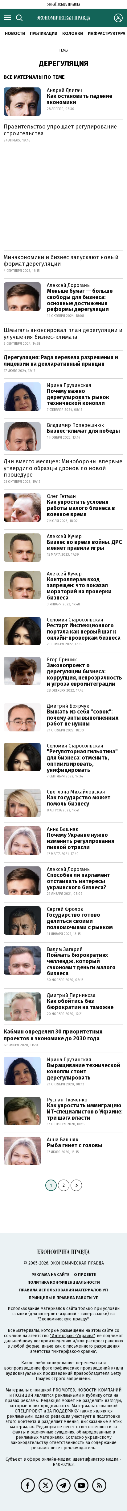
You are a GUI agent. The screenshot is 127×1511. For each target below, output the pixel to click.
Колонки (72, 33)
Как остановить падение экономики (79, 99)
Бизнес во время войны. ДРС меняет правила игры (84, 545)
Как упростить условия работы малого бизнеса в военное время (81, 508)
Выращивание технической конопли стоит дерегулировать (83, 1071)
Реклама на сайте (50, 1274)
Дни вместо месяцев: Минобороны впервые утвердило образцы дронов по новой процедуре (63, 468)
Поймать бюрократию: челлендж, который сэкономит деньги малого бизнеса (81, 964)
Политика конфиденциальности (63, 1282)
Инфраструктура (106, 33)
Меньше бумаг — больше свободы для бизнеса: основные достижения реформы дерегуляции (80, 300)
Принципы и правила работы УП (64, 1297)
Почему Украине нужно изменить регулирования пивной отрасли (80, 841)
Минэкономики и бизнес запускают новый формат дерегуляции (61, 260)
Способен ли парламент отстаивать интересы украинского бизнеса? (78, 881)
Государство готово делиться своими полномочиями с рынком (80, 921)
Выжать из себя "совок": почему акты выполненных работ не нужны (82, 717)
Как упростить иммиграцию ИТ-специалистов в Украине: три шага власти (84, 1111)
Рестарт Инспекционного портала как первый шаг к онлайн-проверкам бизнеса (84, 631)
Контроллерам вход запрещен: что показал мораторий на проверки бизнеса (79, 588)
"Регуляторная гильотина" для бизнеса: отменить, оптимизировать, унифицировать (82, 760)
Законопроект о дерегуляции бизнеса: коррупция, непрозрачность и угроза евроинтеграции (84, 674)
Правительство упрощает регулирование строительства (60, 130)
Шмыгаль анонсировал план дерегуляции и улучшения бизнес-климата (63, 333)
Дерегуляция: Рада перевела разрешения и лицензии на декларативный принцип (61, 361)
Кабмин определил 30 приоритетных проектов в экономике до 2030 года (53, 1035)
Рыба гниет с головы (74, 1145)
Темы (63, 50)
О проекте (85, 1274)
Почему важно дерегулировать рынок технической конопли (78, 397)
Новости (15, 33)
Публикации (43, 33)
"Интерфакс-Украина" (72, 1335)
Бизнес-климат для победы (83, 430)
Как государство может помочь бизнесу (78, 800)
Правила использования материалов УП (63, 1290)
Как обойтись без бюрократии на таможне (80, 1004)
